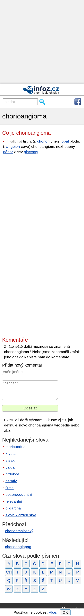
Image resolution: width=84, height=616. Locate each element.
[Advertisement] (42, 42)
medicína (14, 141)
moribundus (15, 447)
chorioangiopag (18, 547)
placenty (31, 152)
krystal (10, 454)
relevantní (13, 501)
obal (65, 141)
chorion (43, 141)
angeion (13, 147)
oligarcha (13, 508)
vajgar (10, 467)
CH (9, 572)
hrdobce (12, 474)
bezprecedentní (18, 494)
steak (10, 460)
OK (65, 612)
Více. (53, 612)
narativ (11, 481)
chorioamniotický (19, 531)
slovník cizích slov (20, 515)
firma (9, 488)
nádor (8, 152)
